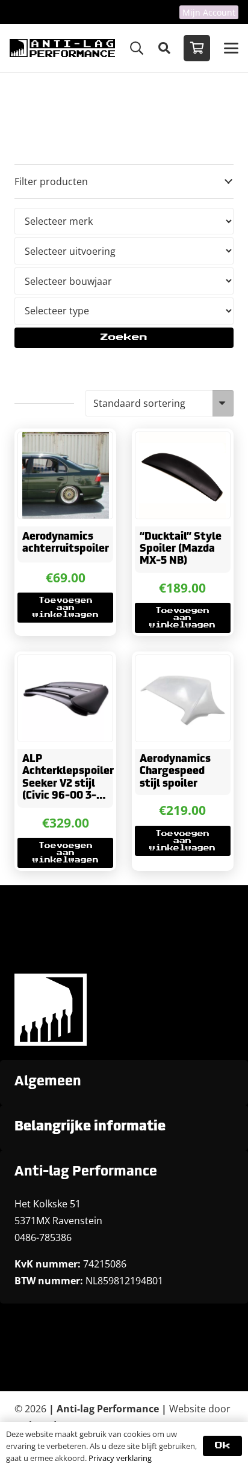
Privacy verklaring (120, 1458)
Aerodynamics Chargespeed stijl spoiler (175, 771)
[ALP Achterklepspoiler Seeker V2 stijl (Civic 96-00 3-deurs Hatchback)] (65, 698)
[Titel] (62, 48)
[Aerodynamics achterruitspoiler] (65, 475)
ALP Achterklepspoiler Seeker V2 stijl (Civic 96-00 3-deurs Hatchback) (68, 784)
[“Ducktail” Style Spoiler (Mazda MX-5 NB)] (182, 475)
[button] (136, 48)
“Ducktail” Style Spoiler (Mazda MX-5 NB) (181, 549)
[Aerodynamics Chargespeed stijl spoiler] (182, 698)
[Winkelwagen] (197, 48)
